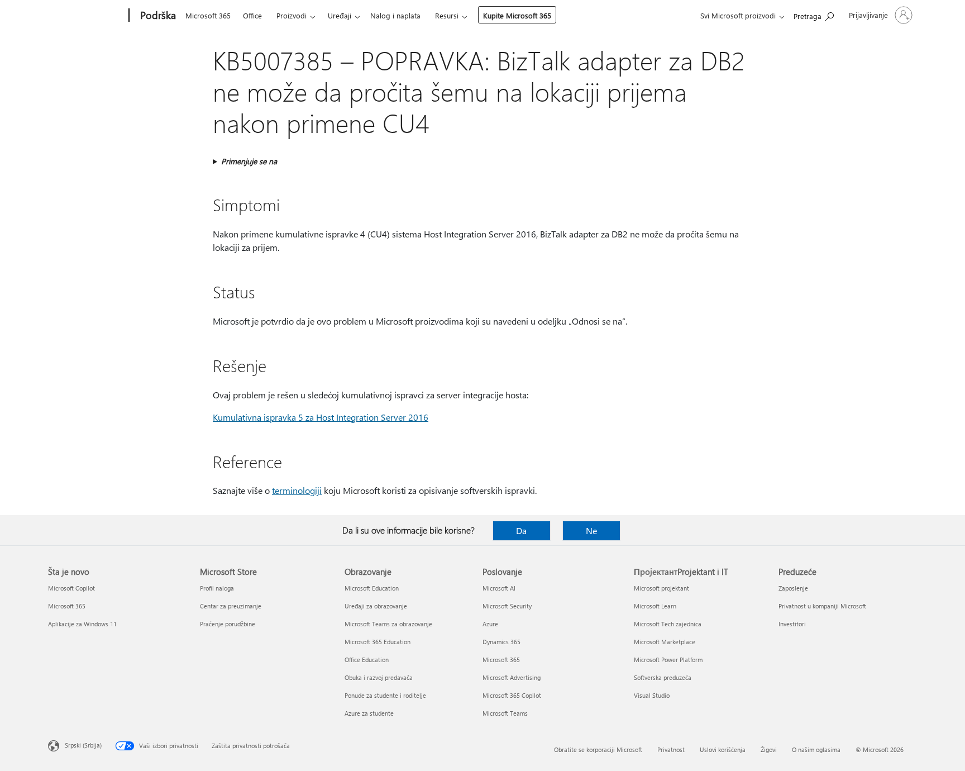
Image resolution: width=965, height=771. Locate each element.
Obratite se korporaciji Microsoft (598, 749)
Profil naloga (217, 588)
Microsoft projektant (661, 588)
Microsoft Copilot (71, 588)
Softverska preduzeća (662, 677)
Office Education (367, 659)
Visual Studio (652, 695)
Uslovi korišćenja (723, 749)
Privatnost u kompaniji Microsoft (822, 606)
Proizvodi (291, 15)
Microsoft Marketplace (664, 641)
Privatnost (671, 749)
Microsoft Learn (655, 606)
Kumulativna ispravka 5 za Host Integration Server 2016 (320, 417)
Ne (591, 530)
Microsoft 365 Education (377, 641)
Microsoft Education (372, 588)
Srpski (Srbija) (83, 745)
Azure (490, 624)
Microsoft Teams (505, 713)
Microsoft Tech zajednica (667, 624)
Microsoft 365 (208, 15)
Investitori (792, 624)
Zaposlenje (793, 588)
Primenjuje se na (249, 161)
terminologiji (297, 490)
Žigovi (769, 749)
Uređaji (339, 15)
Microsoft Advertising (511, 677)
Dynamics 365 (501, 641)
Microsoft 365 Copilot (511, 695)
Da (521, 530)
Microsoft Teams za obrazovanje (388, 624)
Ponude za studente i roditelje (385, 695)
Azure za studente (369, 713)
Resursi (446, 15)
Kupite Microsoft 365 (517, 15)
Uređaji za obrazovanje (376, 606)
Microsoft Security (507, 606)
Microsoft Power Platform (668, 659)
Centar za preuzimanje (230, 606)
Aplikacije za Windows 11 (82, 624)
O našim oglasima (816, 749)
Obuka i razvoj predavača (379, 677)
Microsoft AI (498, 588)
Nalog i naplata (395, 15)
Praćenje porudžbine (227, 624)
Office (252, 15)
